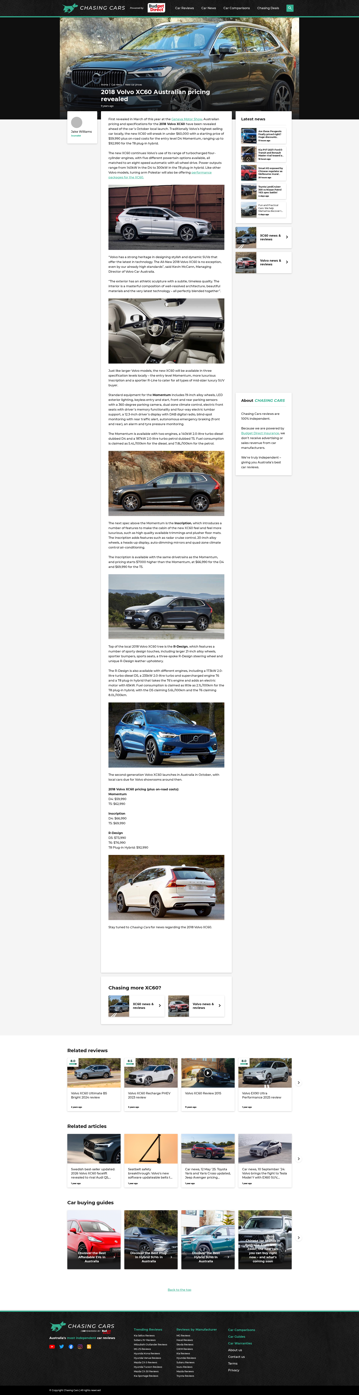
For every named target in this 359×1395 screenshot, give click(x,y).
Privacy (233, 1370)
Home (104, 84)
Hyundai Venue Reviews (147, 1358)
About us (235, 1350)
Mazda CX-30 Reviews (146, 1371)
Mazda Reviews (185, 1371)
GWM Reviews (185, 1349)
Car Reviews (184, 8)
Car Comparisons (236, 8)
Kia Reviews (183, 1353)
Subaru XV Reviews (145, 1340)
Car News (208, 8)
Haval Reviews (185, 1340)
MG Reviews (183, 1335)
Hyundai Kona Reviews (147, 1353)
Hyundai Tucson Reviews (148, 1367)
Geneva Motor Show (186, 119)
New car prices (133, 84)
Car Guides (236, 1336)
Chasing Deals (268, 8)
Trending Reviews (148, 1329)
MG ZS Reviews (142, 1349)
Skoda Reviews (185, 1344)
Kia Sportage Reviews (146, 1375)
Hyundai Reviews (186, 1358)
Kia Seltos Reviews (144, 1335)
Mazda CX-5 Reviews (145, 1362)
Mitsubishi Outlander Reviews (150, 1344)
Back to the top (179, 1290)
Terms (232, 1363)
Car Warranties (240, 1343)
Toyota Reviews (185, 1375)
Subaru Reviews (185, 1362)
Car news (116, 84)
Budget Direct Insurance (260, 433)
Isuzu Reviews (184, 1367)
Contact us (236, 1357)
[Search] (290, 8)
